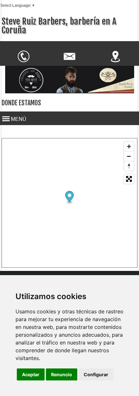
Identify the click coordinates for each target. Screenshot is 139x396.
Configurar (96, 374)
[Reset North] (129, 166)
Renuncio (61, 374)
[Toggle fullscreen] (129, 179)
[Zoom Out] (129, 156)
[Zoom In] (129, 146)
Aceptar (30, 374)
